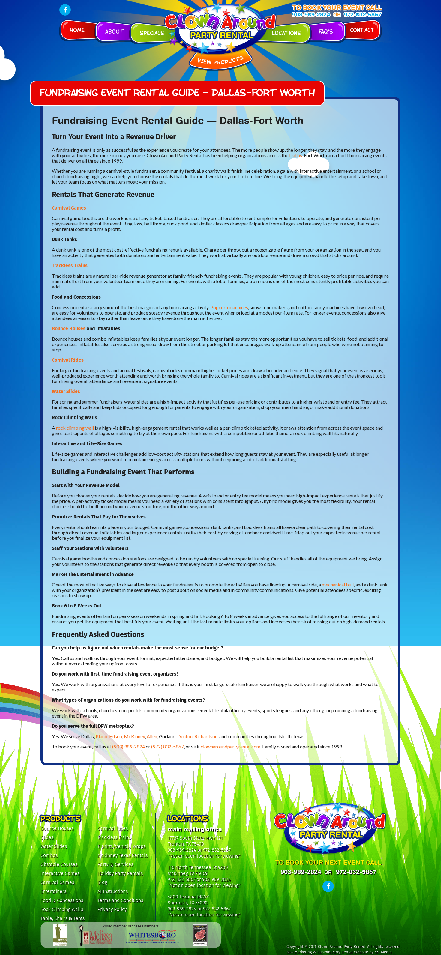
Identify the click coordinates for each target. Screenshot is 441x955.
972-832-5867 (362, 14)
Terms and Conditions (120, 900)
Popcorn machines (229, 307)
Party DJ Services (115, 864)
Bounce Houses (69, 328)
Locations (286, 32)
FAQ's (326, 31)
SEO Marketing (299, 952)
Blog (102, 882)
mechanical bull (338, 584)
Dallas (295, 155)
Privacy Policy (112, 909)
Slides (46, 837)
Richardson (206, 736)
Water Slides (66, 391)
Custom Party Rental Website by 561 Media (354, 952)
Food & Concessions (61, 900)
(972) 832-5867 (167, 746)
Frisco (115, 736)
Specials (152, 32)
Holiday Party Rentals (120, 873)
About (114, 31)
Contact (362, 29)
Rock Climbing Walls (61, 909)
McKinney (134, 736)
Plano (101, 736)
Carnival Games (69, 207)
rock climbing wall (75, 428)
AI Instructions (113, 891)
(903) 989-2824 (128, 746)
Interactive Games (60, 873)
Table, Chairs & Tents (62, 918)
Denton (185, 736)
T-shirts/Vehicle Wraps (122, 846)
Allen (152, 736)
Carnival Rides (68, 360)
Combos (49, 855)
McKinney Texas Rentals (123, 855)
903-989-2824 (311, 14)
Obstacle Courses (58, 864)
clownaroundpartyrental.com (230, 746)
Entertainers (53, 891)
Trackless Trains (70, 265)
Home (77, 29)
